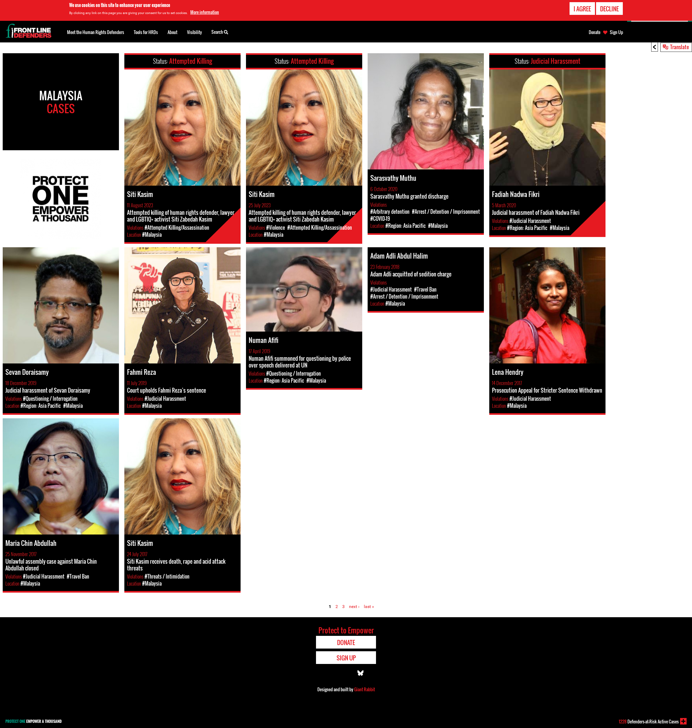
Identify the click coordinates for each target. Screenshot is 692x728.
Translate (679, 47)
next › (354, 606)
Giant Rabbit (364, 689)
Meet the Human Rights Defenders (95, 32)
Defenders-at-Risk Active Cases (649, 721)
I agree (582, 8)
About (172, 32)
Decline (609, 8)
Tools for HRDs (146, 32)
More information (204, 12)
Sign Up (616, 32)
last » (369, 606)
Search (217, 32)
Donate (594, 32)
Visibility (194, 32)
